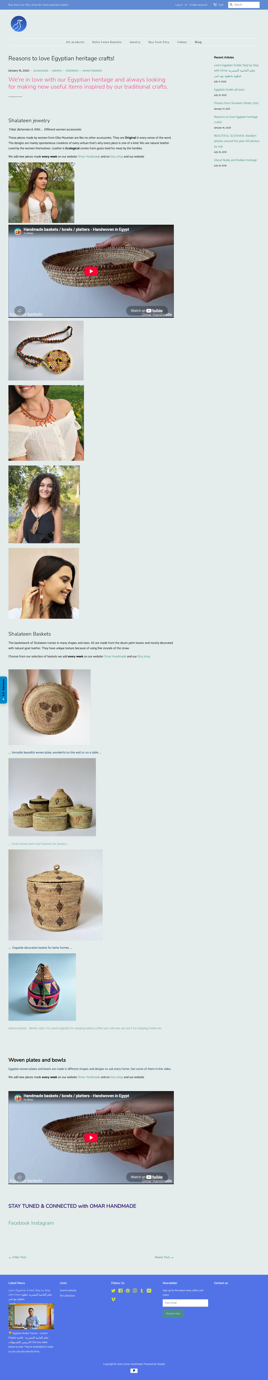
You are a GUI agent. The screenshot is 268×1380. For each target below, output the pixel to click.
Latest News (16, 1283)
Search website (68, 1290)
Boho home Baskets (107, 42)
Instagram (42, 1223)
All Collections (67, 1296)
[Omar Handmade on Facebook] (120, 1291)
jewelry (57, 70)
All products (75, 42)
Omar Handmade (89, 156)
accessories (40, 70)
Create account (198, 5)
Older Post (19, 1257)
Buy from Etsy (159, 42)
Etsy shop (116, 156)
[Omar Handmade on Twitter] (113, 1291)
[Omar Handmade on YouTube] (149, 1291)
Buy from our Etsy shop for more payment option (38, 5)
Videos (182, 42)
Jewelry (135, 42)
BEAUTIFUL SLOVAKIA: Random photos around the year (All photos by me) (237, 141)
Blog (198, 42)
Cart (220, 5)
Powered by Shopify (154, 1364)
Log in (179, 5)
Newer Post (162, 1257)
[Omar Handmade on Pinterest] (128, 1291)
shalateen (72, 70)
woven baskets (92, 70)
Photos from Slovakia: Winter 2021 (236, 103)
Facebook (19, 1223)
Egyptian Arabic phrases (229, 89)
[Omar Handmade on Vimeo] (113, 1300)
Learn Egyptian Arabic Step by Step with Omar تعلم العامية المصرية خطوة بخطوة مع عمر (236, 71)
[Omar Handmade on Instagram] (135, 1291)
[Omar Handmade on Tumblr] (142, 1291)
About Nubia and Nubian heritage (235, 160)
